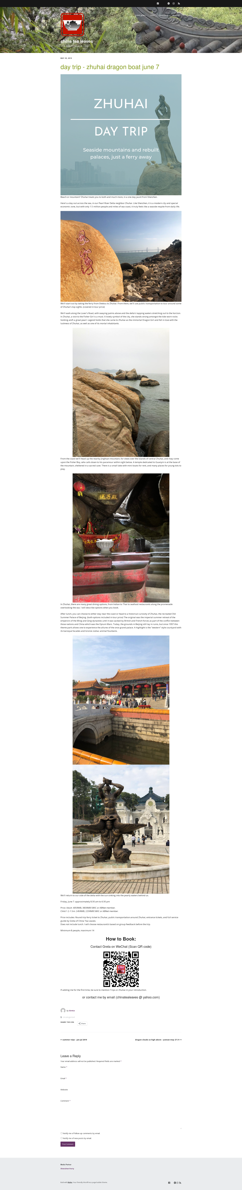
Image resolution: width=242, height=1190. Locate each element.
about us (175, 15)
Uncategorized (69, 1017)
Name (63, 1067)
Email (63, 1078)
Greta (72, 1010)
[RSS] (179, 3)
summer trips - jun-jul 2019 (75, 1039)
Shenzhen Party (67, 1168)
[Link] (163, 3)
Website (64, 1089)
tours (152, 15)
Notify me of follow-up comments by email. (81, 1133)
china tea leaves (76, 41)
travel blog (163, 15)
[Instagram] (173, 3)
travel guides (140, 15)
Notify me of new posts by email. (77, 1138)
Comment (65, 1100)
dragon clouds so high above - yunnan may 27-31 (157, 1039)
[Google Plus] (168, 3)
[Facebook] (158, 3)
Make (70, 1182)
